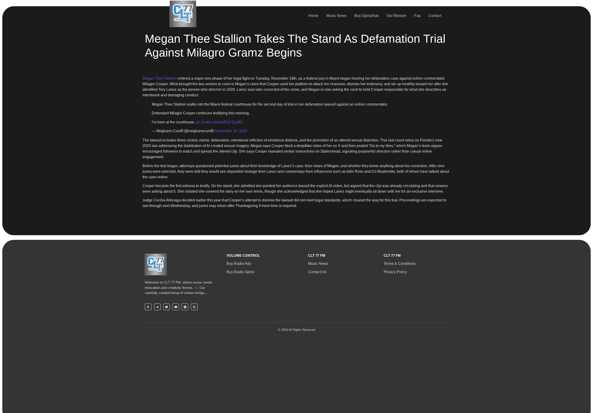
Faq (417, 16)
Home (314, 16)
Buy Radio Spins (240, 272)
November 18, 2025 (231, 131)
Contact (435, 16)
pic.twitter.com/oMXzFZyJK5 (219, 122)
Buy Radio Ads (239, 264)
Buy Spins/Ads (366, 16)
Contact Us (317, 272)
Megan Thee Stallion (159, 78)
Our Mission (396, 16)
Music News (336, 16)
